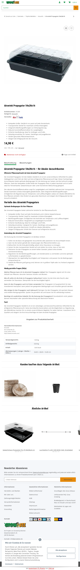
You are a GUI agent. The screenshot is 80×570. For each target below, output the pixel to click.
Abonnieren (68, 480)
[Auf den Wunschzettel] (71, 28)
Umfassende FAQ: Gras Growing (62, 496)
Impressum (9, 564)
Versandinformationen (12, 502)
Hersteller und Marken (12, 491)
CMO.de (51, 568)
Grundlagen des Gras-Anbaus (64, 491)
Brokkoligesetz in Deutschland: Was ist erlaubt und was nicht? (65, 501)
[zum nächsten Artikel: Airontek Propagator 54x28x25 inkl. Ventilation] (74, 16)
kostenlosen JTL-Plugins (37, 568)
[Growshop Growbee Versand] (58, 519)
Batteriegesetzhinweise (37, 509)
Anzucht (15, 114)
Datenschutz (19, 564)
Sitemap (32, 502)
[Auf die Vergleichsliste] (66, 28)
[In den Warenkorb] (6, 23)
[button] (59, 2)
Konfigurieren (61, 556)
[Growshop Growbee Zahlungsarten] (40, 519)
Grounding (8, 509)
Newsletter (8, 506)
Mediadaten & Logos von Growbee (62, 507)
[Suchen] (76, 7)
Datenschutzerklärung (40, 472)
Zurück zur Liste (10, 16)
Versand (21, 148)
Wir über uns (8, 495)
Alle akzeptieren (61, 550)
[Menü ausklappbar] (3, 1)
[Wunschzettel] (64, 2)
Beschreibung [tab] (10, 163)
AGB (30, 498)
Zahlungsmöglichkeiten (12, 498)
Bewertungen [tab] (26, 163)
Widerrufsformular (35, 491)
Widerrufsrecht (34, 513)
